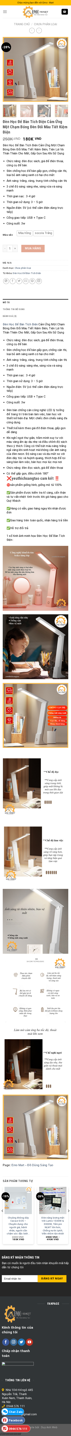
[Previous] (8, 69)
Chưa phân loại (45, 24)
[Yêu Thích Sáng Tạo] (35, 11)
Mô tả (6, 302)
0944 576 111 (15, 1406)
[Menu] (5, 11)
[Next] (62, 69)
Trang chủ (22, 24)
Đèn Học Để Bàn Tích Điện (27, 273)
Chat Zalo (16, 1412)
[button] (24, 233)
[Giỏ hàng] (65, 12)
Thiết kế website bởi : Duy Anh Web (35, 1427)
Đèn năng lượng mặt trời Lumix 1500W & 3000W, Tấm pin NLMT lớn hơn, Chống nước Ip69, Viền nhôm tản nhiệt (52, 1225)
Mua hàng (33, 248)
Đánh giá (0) (9, 316)
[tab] (35, 302)
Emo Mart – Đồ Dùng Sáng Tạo (32, 1165)
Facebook (16, 1420)
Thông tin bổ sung (14, 309)
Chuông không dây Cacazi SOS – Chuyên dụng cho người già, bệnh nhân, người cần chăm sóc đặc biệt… (18, 1225)
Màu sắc (8, 234)
